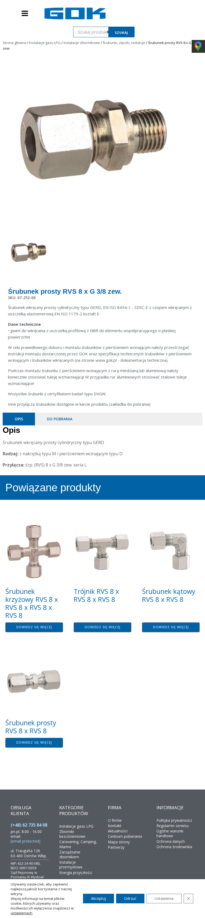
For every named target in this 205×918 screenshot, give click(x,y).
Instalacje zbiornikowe (82, 42)
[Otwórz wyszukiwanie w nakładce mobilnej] (104, 32)
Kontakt (114, 825)
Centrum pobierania (125, 836)
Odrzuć (130, 898)
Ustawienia (164, 898)
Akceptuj (98, 898)
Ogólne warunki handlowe (169, 833)
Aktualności (118, 831)
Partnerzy (116, 847)
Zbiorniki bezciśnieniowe (72, 834)
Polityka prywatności (174, 820)
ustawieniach (21, 913)
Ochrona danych (170, 841)
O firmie (115, 820)
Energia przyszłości (75, 872)
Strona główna (14, 42)
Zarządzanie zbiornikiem (69, 854)
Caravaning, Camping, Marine (78, 844)
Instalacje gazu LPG (45, 42)
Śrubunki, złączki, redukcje (124, 42)
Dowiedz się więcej (34, 627)
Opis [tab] (19, 418)
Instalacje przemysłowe (70, 864)
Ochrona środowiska (174, 846)
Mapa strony (119, 841)
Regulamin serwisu (172, 825)
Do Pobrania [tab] (59, 418)
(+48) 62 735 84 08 (29, 825)
